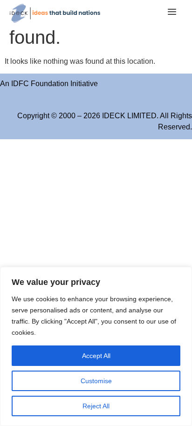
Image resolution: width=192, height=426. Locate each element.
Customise (96, 381)
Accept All (96, 355)
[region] (96, 346)
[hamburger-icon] (171, 13)
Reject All (96, 406)
